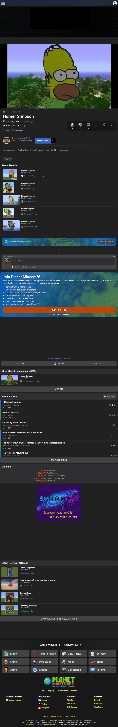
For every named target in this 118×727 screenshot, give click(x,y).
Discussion (26, 446)
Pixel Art (16, 112)
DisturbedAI (28, 214)
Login (66, 315)
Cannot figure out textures (14, 422)
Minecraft (29, 725)
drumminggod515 (21, 138)
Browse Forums (59, 460)
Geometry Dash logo (28, 606)
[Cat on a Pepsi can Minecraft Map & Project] (9, 572)
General (16, 405)
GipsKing (26, 573)
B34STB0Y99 (28, 227)
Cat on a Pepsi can (27, 568)
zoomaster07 (28, 201)
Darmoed (27, 176)
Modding (25, 425)
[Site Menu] (3, 3)
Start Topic (111, 397)
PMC (4, 415)
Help (4, 435)
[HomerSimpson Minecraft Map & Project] (11, 213)
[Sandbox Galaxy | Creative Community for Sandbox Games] (59, 520)
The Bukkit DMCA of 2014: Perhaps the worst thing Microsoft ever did (33, 443)
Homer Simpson (28, 170)
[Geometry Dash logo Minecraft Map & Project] (9, 610)
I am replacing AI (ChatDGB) (15, 453)
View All (59, 389)
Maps (8, 112)
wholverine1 (8, 256)
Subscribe (42, 140)
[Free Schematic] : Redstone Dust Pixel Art (37, 580)
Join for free (59, 310)
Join (101, 242)
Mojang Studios (49, 725)
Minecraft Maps (54, 359)
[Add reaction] (18, 267)
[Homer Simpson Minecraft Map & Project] (11, 174)
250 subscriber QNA (11, 402)
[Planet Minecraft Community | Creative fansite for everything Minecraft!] (59, 682)
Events (10, 415)
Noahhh (27, 189)
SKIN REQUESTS (10, 412)
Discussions (6, 405)
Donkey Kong (25, 593)
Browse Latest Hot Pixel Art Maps (59, 619)
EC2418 (25, 586)
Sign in (110, 242)
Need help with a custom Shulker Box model (22, 432)
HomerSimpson (27, 209)
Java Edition (12, 435)
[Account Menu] (115, 3)
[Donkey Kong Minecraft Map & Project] (9, 597)
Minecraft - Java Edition (10, 425)
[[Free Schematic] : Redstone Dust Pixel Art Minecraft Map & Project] (9, 584)
